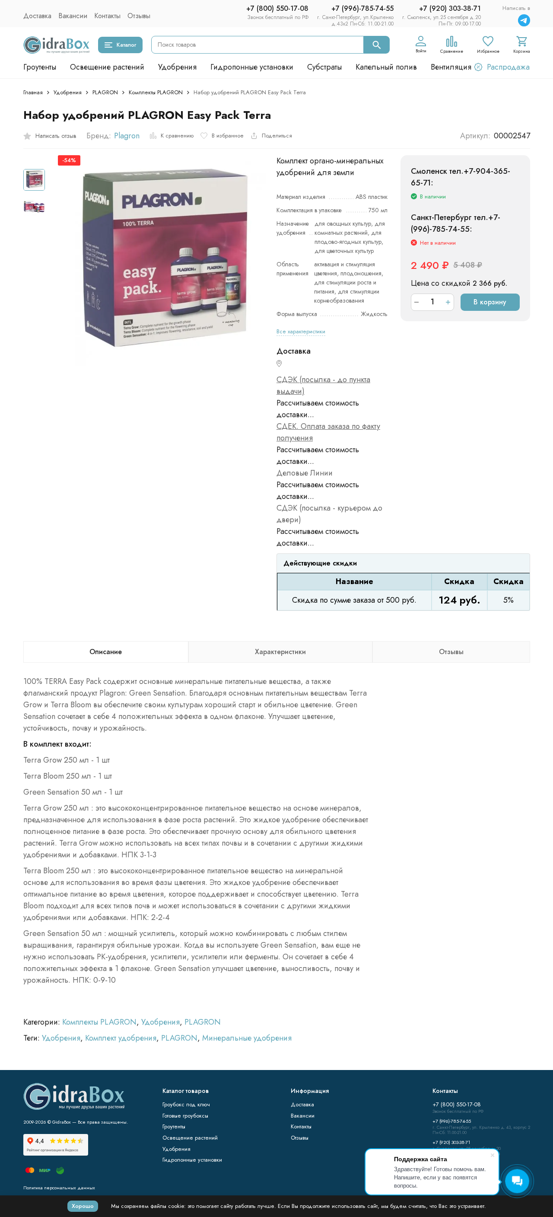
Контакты (107, 16)
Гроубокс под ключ (186, 1104)
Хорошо (83, 1206)
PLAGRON (105, 92)
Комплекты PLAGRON (156, 92)
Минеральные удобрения (247, 1038)
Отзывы (138, 16)
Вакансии (72, 16)
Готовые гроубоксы (185, 1116)
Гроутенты (39, 67)
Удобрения (177, 67)
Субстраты (324, 67)
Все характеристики (300, 331)
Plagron (127, 135)
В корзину (490, 302)
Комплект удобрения (120, 1038)
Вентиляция (451, 67)
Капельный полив (386, 67)
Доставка (37, 16)
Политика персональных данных (59, 1187)
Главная (33, 92)
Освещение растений (107, 67)
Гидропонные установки (251, 67)
